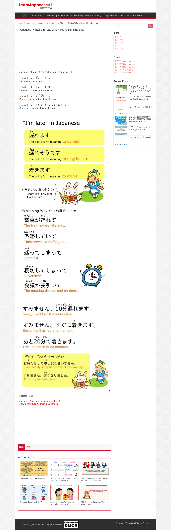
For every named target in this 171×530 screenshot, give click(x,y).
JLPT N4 (119, 46)
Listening (78, 15)
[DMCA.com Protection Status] (71, 524)
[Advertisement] (64, 52)
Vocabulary (52, 15)
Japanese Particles (114, 15)
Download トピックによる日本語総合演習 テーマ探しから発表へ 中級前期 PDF (140, 89)
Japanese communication (37, 23)
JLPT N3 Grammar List (125, 67)
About (121, 523)
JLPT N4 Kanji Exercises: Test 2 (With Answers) (140, 98)
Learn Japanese (133, 15)
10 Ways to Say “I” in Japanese (32, 478)
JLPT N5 (119, 49)
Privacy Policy (141, 523)
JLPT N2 (119, 40)
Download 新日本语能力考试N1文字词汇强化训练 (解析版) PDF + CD (140, 119)
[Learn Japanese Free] (36, 6)
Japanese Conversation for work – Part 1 (39, 401)
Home (20, 23)
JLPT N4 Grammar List (125, 70)
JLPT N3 (119, 43)
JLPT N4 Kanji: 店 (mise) (140, 137)
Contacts (130, 523)
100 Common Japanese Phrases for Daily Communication (94, 479)
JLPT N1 (119, 37)
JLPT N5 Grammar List (125, 73)
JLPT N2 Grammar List (125, 64)
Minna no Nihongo (93, 15)
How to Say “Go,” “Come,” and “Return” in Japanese (62, 479)
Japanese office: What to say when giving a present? (62, 503)
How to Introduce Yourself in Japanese (38, 404)
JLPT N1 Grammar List (125, 61)
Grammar (65, 15)
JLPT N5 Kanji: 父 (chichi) (140, 107)
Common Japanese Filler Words (33, 502)
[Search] (150, 26)
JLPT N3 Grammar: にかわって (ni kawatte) (139, 128)
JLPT (31, 15)
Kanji (40, 15)
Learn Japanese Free (24, 15)
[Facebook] (116, 523)
